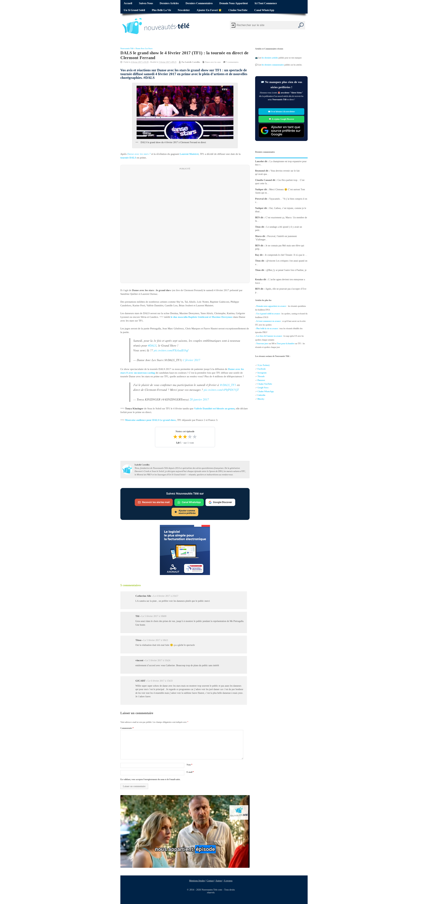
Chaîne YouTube (237, 10)
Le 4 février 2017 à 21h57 (165, 596)
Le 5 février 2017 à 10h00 (153, 616)
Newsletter (184, 10)
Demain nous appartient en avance (271, 306)
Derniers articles (169, 3)
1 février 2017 (191, 360)
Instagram (261, 373)
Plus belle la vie (161, 10)
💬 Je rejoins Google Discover (281, 119)
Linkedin (261, 395)
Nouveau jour (262, 343)
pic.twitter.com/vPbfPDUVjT (221, 390)
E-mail (190, 772)
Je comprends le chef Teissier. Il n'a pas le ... (286, 255)
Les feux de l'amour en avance (269, 336)
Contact (210, 880)
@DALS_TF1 (228, 385)
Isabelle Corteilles (192, 62)
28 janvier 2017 (199, 399)
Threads (261, 376)
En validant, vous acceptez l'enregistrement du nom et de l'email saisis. (150, 779)
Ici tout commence (266, 3)
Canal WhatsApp (264, 10)
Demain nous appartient (233, 3)
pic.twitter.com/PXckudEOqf (171, 350)
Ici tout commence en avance (268, 321)
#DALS (152, 345)
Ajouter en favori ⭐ (209, 10)
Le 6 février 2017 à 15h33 (160, 681)
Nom (189, 765)
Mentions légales (197, 880)
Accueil (128, 3)
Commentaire (127, 728)
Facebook (261, 369)
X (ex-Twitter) (263, 365)
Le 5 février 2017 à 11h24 (157, 660)
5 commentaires (232, 62)
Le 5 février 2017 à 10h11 (155, 640)
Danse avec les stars (144, 48)
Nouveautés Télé (127, 48)
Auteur (219, 880)
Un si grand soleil (134, 10)
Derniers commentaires (199, 3)
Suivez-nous (146, 3)
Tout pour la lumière (285, 343)
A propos (228, 880)
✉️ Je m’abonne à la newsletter (281, 111)
